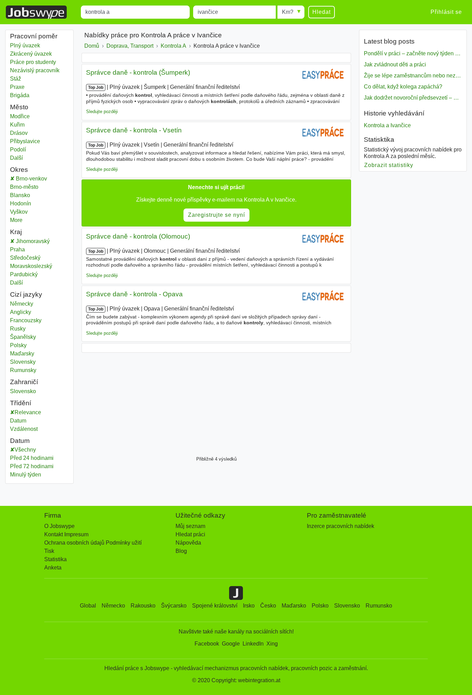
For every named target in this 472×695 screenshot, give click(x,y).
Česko (268, 606)
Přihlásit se (446, 12)
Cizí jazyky (26, 294)
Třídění (20, 403)
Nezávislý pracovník (34, 70)
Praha (22, 249)
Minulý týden (25, 475)
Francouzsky (25, 320)
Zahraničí (24, 382)
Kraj (16, 231)
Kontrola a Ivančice (387, 125)
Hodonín (28, 203)
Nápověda (188, 543)
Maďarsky (22, 353)
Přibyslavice (25, 141)
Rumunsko (379, 606)
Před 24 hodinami (32, 458)
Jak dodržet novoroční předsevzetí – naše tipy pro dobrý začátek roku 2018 (413, 98)
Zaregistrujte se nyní (216, 215)
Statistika (55, 559)
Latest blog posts (389, 41)
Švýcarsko (174, 606)
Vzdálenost (24, 429)
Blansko (27, 195)
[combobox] (135, 12)
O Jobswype (59, 526)
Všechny (25, 450)
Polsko (320, 606)
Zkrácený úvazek (31, 54)
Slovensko (23, 391)
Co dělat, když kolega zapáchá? (403, 87)
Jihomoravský (37, 241)
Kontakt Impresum (66, 534)
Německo (113, 606)
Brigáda (19, 95)
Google (231, 644)
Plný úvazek (25, 45)
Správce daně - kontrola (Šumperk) (138, 72)
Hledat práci (190, 534)
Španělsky (23, 337)
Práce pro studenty (33, 62)
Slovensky (23, 362)
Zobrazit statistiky (389, 165)
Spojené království (214, 606)
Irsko (249, 606)
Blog (181, 551)
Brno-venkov (38, 179)
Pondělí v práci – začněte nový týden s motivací (413, 53)
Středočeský (30, 258)
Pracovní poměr (33, 36)
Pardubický (29, 274)
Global (88, 606)
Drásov (22, 133)
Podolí (22, 149)
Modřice (22, 116)
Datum (18, 421)
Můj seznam (190, 526)
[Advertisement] (216, 402)
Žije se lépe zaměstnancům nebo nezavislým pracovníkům (413, 75)
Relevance (28, 412)
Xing (272, 644)
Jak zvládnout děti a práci (395, 64)
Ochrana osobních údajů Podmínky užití (93, 543)
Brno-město (31, 187)
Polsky (18, 345)
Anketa (53, 568)
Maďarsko (294, 606)
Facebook (207, 644)
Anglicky (20, 312)
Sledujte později (102, 111)
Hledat (321, 12)
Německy (21, 304)
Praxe (17, 87)
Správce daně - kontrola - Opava (134, 294)
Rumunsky (23, 370)
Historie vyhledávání (394, 113)
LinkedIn (253, 644)
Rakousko (143, 606)
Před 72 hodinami (32, 466)
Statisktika (379, 139)
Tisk (49, 551)
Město (19, 107)
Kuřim (22, 125)
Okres (19, 169)
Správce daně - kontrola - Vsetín (134, 130)
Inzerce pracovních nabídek (340, 526)
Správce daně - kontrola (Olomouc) (138, 236)
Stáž (15, 79)
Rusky (18, 329)
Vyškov (26, 212)
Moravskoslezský (36, 266)
